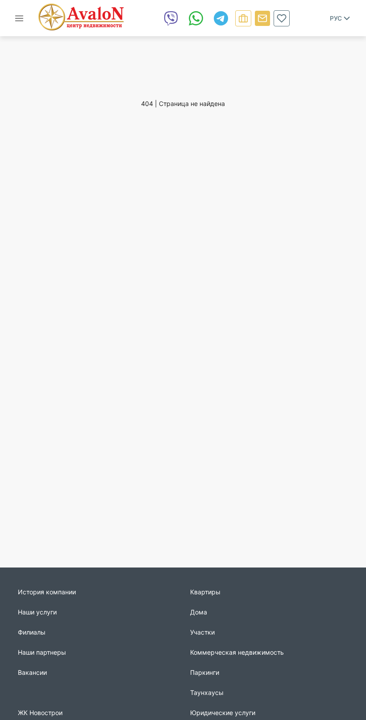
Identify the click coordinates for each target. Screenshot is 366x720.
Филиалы (32, 632)
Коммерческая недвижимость (237, 652)
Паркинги (204, 672)
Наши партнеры (42, 652)
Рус (336, 18)
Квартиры (205, 592)
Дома (198, 612)
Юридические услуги (222, 712)
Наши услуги (37, 612)
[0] (282, 18)
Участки (202, 632)
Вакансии (32, 672)
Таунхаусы (207, 692)
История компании (47, 592)
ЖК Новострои (40, 712)
